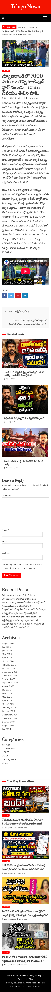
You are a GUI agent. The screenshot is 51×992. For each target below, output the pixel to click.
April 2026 (7, 657)
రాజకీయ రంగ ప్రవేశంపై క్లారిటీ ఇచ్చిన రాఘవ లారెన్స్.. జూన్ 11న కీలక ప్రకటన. (24, 374)
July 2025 (6, 689)
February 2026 (9, 664)
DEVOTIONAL (9, 748)
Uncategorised (9, 759)
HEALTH (6, 752)
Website (6, 553)
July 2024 (6, 729)
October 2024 (8, 722)
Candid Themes (33, 986)
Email (5, 541)
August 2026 (8, 643)
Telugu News (25, 7)
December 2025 (9, 672)
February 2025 (9, 707)
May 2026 (7, 654)
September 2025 (10, 682)
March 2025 (8, 704)
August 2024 (8, 725)
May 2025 (7, 696)
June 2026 (7, 650)
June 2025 (7, 693)
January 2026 (8, 668)
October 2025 (8, 679)
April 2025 (7, 700)
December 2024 (9, 714)
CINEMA (6, 71)
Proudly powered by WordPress (21, 982)
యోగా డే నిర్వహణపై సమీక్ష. (18, 311)
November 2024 (10, 718)
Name (5, 530)
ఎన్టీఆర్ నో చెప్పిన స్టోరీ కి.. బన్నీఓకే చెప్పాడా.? (24, 418)
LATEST (6, 755)
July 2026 (6, 647)
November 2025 (10, 675)
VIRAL (5, 763)
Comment (7, 495)
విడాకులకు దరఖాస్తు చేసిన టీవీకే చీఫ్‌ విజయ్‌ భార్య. (24, 463)
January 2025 (8, 711)
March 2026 (8, 661)
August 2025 (8, 686)
